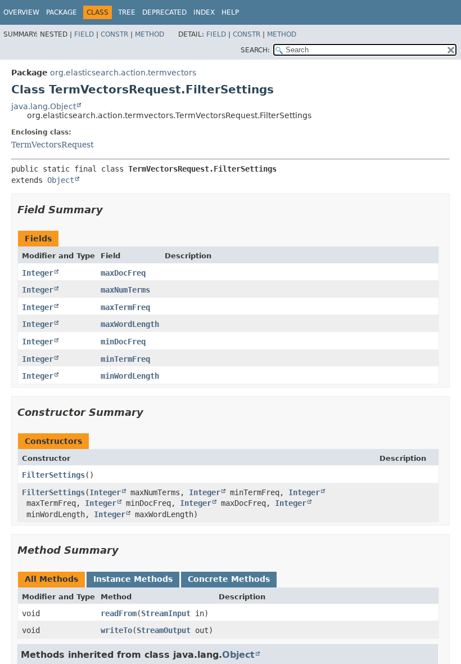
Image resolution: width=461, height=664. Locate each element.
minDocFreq (123, 341)
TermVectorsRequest (52, 144)
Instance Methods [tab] (133, 579)
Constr (114, 34)
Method (149, 34)
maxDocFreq (123, 272)
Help (230, 12)
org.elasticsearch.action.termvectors (123, 72)
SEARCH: (255, 50)
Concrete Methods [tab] (229, 579)
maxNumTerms (125, 289)
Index (204, 12)
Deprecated (164, 12)
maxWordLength (130, 324)
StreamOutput (164, 630)
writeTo (116, 630)
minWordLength (130, 375)
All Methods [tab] (51, 579)
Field (84, 34)
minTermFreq (125, 359)
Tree (126, 12)
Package (61, 12)
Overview (21, 12)
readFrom (119, 613)
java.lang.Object (43, 106)
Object (60, 180)
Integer (37, 272)
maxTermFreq (125, 307)
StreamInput (166, 613)
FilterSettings (53, 474)
